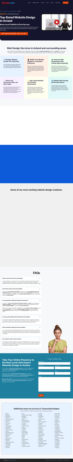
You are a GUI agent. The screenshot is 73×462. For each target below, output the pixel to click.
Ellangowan (57, 421)
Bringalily (24, 416)
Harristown (8, 428)
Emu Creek (8, 423)
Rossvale (7, 440)
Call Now (65, 2)
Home (29, 2)
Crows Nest (8, 420)
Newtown (8, 435)
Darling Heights (25, 420)
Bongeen (40, 415)
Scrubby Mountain (42, 440)
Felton (56, 423)
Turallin (23, 444)
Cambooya (24, 417)
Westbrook (57, 444)
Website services (36, 2)
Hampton (41, 427)
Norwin (7, 436)
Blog (47, 2)
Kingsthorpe (57, 429)
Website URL (41, 361)
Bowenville (57, 415)
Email (39, 371)
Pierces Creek (8, 438)
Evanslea (24, 423)
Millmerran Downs (59, 432)
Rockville (57, 439)
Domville (57, 420)
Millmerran (41, 432)
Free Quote (58, 2)
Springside (41, 442)
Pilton (23, 438)
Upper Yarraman (42, 444)
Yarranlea (57, 447)
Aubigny (40, 413)
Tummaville (8, 444)
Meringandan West (10, 432)
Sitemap (47, 460)
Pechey (56, 436)
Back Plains (57, 413)
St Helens (57, 442)
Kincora (23, 429)
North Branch (41, 435)
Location (5, 11)
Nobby (23, 435)
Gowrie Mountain (42, 425)
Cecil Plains (57, 417)
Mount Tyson (41, 434)
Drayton (7, 421)
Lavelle (7, 431)
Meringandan (58, 431)
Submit (41, 395)
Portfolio (43, 2)
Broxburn (57, 416)
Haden (23, 427)
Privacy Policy (60, 460)
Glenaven (24, 424)
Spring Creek (25, 442)
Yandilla (56, 446)
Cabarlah (7, 417)
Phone (56, 371)
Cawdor (40, 417)
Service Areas (66, 460)
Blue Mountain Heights (27, 415)
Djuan (40, 420)
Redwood (41, 439)
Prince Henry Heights (59, 438)
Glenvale (57, 424)
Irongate (40, 428)
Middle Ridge (25, 432)
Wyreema (41, 446)
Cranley (56, 419)
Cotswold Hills (42, 419)
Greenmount (8, 427)
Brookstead (41, 416)
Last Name (57, 365)
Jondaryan (57, 428)
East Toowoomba (42, 421)
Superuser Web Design (11, 460)
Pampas (40, 436)
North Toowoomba (59, 435)
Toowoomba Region (12, 11)
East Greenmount (26, 421)
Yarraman (8, 447)
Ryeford (23, 440)
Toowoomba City (25, 443)
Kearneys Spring (9, 429)
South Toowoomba (10, 442)
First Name (40, 365)
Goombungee (8, 425)
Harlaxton (57, 427)
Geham (7, 424)
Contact (52, 2)
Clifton (23, 419)
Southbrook (57, 440)
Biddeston (8, 415)
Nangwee (57, 434)
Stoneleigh (8, 443)
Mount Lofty (24, 434)
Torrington (57, 443)
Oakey (23, 436)
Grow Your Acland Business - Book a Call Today (14, 33)
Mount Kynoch (9, 434)
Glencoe (40, 424)
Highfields (24, 428)
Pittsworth (41, 438)
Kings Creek (41, 429)
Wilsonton (8, 446)
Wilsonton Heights (26, 446)
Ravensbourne (25, 439)
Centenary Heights (10, 419)
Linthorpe (41, 431)
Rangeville (8, 439)
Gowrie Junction (25, 425)
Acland (7, 413)
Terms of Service (53, 460)
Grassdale (57, 425)
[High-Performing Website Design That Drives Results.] (57, 30)
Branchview (8, 416)
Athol (23, 413)
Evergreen (41, 423)
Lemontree (24, 431)
